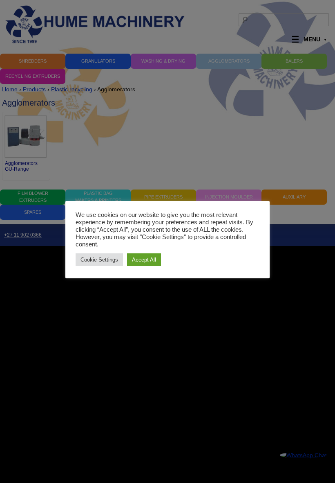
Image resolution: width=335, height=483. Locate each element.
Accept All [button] (144, 260)
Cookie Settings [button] (99, 260)
